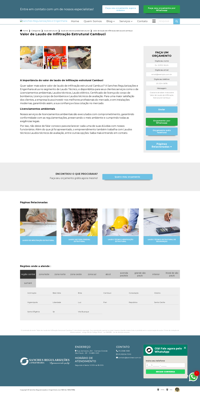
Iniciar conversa (165, 372)
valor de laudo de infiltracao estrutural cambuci (113, 31)
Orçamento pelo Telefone (162, 131)
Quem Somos (93, 21)
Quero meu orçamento (127, 177)
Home (75, 21)
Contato (142, 21)
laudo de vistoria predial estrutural (75, 31)
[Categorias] (154, 21)
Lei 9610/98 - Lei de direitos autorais (116, 332)
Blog (109, 21)
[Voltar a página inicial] (43, 21)
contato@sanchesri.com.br (129, 357)
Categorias (35, 31)
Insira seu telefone (155, 361)
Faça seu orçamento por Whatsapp (161, 9)
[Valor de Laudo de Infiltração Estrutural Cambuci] (31, 57)
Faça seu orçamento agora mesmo (120, 9)
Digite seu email (162, 70)
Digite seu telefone (161, 79)
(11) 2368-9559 (124, 351)
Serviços (124, 21)
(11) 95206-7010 (124, 354)
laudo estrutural (50, 31)
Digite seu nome (162, 61)
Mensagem (161, 88)
